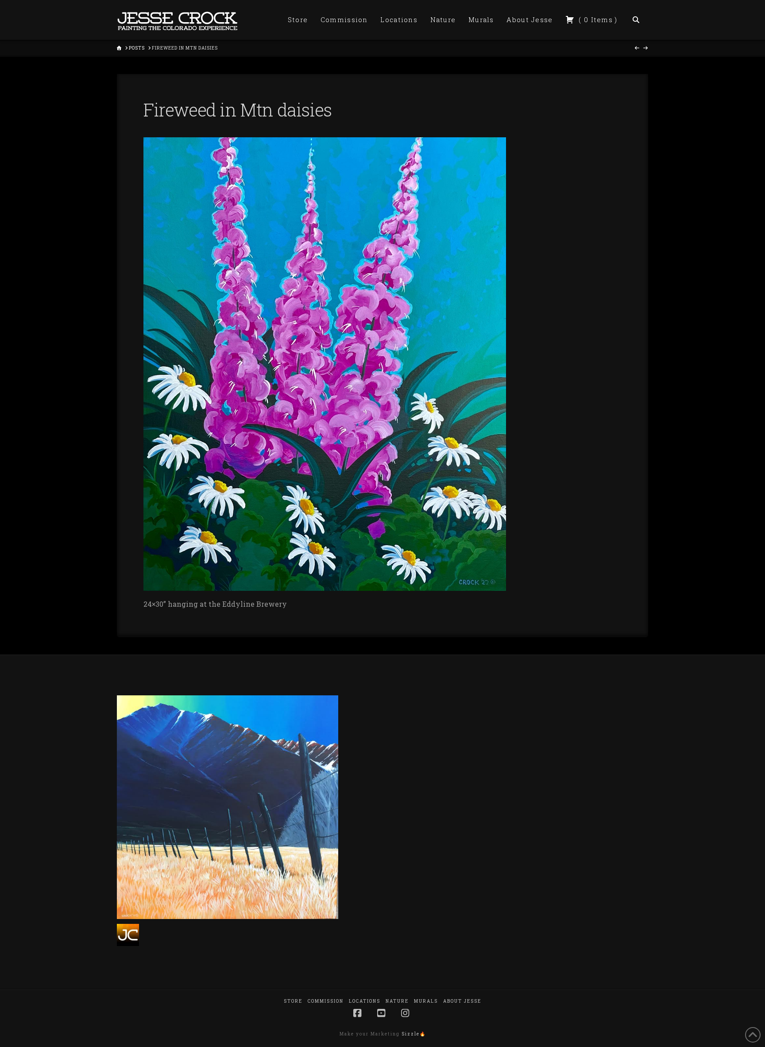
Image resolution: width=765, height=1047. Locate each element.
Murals (426, 1001)
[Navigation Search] (636, 20)
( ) (596, 19)
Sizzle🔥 (414, 1034)
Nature (397, 1001)
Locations (364, 1001)
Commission (326, 1001)
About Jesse (462, 1001)
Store (293, 1001)
